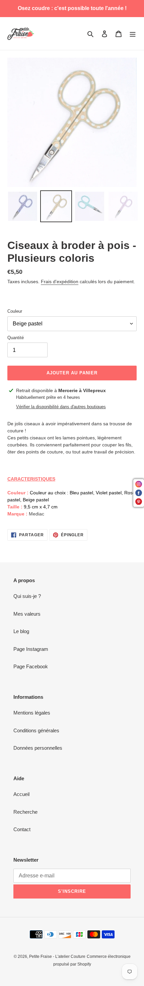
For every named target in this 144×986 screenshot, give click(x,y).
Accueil (21, 794)
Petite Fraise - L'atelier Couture (57, 956)
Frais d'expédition (59, 281)
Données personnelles (37, 748)
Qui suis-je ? (27, 596)
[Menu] (133, 33)
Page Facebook (30, 666)
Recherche (25, 812)
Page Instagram (30, 649)
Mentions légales (31, 713)
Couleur (14, 311)
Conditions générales (36, 730)
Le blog (21, 631)
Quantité (15, 337)
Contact (21, 829)
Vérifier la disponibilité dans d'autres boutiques (61, 406)
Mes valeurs (27, 614)
